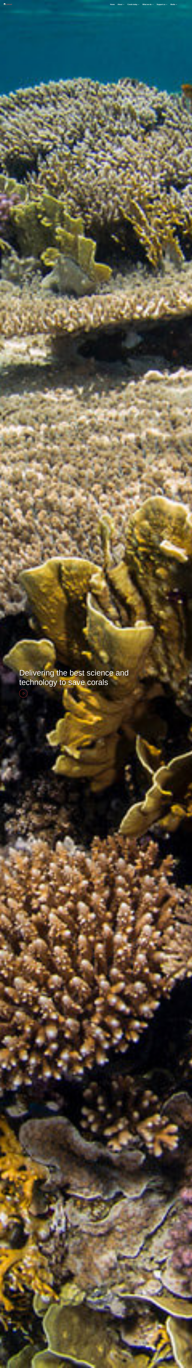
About (120, 4)
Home (112, 4)
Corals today (132, 4)
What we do (147, 4)
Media (172, 4)
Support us (161, 4)
